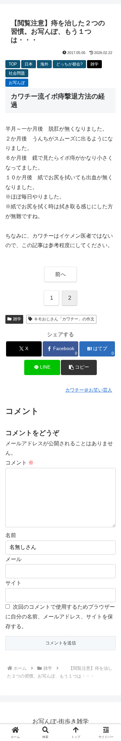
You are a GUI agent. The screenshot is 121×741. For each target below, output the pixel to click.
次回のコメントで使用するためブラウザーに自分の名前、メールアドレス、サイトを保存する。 (60, 616)
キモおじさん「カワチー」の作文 (64, 319)
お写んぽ (17, 83)
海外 (44, 64)
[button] (79, 367)
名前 (10, 535)
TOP (13, 64)
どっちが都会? (69, 64)
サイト (13, 583)
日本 (29, 64)
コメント (19, 463)
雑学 (94, 64)
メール (13, 559)
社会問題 (17, 73)
